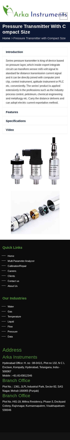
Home (6, 38)
